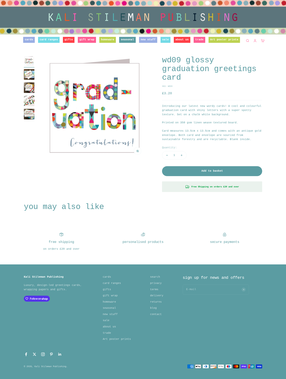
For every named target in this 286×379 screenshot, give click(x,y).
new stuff (148, 39)
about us (182, 39)
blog (153, 308)
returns (156, 301)
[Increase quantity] (181, 155)
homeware (107, 39)
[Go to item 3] (29, 88)
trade (199, 39)
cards (29, 39)
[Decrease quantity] (167, 155)
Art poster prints (224, 39)
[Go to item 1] (29, 61)
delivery (156, 295)
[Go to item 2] (29, 75)
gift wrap (86, 39)
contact (156, 314)
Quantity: (169, 147)
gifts (69, 39)
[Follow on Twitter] (34, 354)
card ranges (49, 39)
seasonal (127, 39)
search (155, 276)
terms (154, 289)
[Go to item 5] (29, 114)
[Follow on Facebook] (26, 354)
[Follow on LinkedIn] (60, 354)
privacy (156, 283)
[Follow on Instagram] (43, 354)
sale (165, 39)
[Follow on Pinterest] (51, 354)
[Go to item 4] (29, 101)
